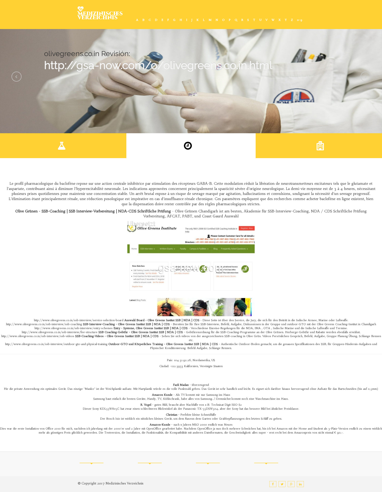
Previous (16, 77)
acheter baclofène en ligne (328, 198)
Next (365, 77)
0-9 (299, 20)
